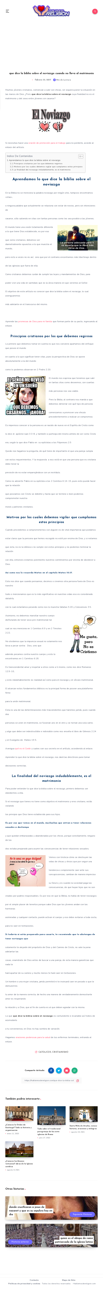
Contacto (34, 1280)
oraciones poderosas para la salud (33, 1037)
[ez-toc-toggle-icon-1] (79, 156)
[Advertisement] (51, 49)
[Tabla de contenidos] (80, 156)
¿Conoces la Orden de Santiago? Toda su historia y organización (18, 1127)
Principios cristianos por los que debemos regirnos (38, 163)
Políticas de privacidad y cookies (24, 1283)
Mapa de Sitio (69, 1280)
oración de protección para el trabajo (47, 143)
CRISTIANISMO (60, 1052)
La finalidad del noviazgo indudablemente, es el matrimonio (42, 169)
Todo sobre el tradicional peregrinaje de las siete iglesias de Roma (48, 1131)
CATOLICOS (45, 1052)
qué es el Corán (23, 748)
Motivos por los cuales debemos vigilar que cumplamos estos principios (48, 166)
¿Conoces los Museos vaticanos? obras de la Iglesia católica (19, 1164)
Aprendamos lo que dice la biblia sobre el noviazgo (34, 160)
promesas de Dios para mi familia (35, 321)
